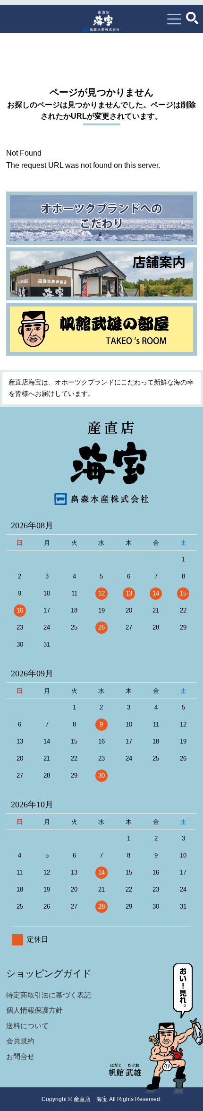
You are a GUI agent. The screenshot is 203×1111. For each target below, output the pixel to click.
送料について (27, 1026)
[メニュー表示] (174, 19)
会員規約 (20, 1041)
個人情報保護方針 (34, 1010)
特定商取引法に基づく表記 (48, 995)
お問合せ (20, 1056)
